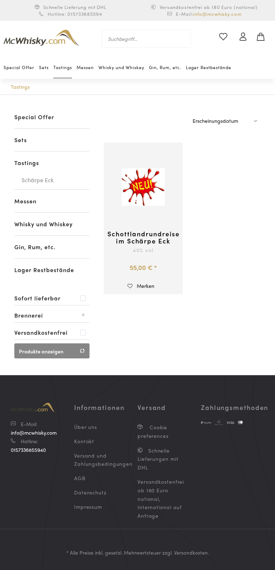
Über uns (85, 426)
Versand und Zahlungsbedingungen (97, 460)
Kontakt (84, 441)
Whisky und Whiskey (43, 224)
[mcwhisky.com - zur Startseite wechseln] (41, 39)
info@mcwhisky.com (217, 13)
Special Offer (34, 117)
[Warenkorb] (263, 37)
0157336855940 (28, 449)
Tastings (26, 163)
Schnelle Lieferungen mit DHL (158, 459)
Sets (20, 140)
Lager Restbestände (44, 270)
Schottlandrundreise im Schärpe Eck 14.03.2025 (143, 237)
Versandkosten (191, 552)
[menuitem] (146, 39)
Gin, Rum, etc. (35, 247)
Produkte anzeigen (41, 351)
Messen (25, 201)
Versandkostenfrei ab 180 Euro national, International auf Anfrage (160, 498)
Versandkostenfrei (41, 332)
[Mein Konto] (246, 37)
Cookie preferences (153, 431)
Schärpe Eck (37, 180)
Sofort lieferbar (37, 298)
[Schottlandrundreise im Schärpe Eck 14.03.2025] (143, 187)
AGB (80, 478)
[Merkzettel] (227, 37)
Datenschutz (90, 492)
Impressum (88, 506)
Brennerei (28, 315)
